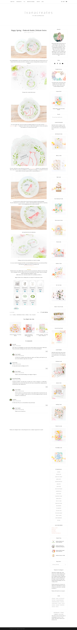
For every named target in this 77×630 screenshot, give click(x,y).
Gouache (62, 601)
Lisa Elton (14, 399)
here (41, 171)
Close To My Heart (58, 476)
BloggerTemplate (22, 628)
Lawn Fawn (59, 486)
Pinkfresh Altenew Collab (60, 555)
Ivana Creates (14, 628)
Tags (30, 314)
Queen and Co (58, 498)
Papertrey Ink (58, 491)
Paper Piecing (54, 603)
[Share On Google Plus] (47, 312)
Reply (46, 351)
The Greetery (58, 508)
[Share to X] (43, 312)
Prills (63, 603)
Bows (57, 598)
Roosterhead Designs (16, 378)
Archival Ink (58, 474)
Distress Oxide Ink (58, 481)
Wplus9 (58, 520)
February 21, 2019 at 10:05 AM (19, 409)
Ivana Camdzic (18, 354)
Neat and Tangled (58, 488)
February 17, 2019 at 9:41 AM (16, 345)
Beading (53, 598)
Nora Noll (14, 344)
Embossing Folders (55, 601)
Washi (57, 606)
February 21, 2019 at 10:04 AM (19, 355)
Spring (27, 314)
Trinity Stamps (58, 515)
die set (17, 125)
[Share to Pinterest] (45, 312)
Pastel (59, 603)
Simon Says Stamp (58, 503)
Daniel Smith (58, 479)
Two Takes (54, 530)
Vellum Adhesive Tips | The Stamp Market (59, 109)
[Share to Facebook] (41, 312)
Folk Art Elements (32, 168)
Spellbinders (58, 505)
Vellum (33, 314)
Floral (14, 314)
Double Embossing (59, 600)
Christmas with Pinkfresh (56, 533)
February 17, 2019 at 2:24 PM (16, 379)
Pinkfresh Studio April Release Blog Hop (60, 542)
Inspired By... (54, 529)
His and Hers (54, 531)
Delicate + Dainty (55, 527)
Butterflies (61, 598)
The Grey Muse (58, 510)
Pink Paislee (58, 493)
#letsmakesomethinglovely (29, 265)
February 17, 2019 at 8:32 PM (16, 400)
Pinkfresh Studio (21, 314)
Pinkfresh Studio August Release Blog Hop (60, 551)
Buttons (53, 600)
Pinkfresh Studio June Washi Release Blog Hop (60, 546)
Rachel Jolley (14, 362)
